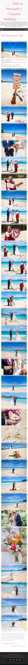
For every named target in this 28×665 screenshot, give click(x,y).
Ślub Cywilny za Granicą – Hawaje (19, 646)
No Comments (10, 40)
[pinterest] (14, 660)
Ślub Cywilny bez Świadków (7, 634)
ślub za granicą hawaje (12, 638)
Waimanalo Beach (13, 633)
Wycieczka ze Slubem (8, 640)
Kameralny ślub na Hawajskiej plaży (9, 643)
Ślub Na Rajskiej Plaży (15, 636)
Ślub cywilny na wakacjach (18, 634)
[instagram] (20, 660)
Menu (2, 29)
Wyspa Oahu (19, 633)
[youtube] (17, 660)
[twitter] (11, 660)
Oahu (7, 633)
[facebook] (8, 660)
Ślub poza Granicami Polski (11, 637)
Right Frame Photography (17, 66)
